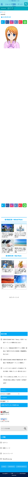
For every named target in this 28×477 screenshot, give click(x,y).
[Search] (25, 428)
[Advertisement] (14, 111)
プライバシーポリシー (10, 8)
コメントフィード (8, 453)
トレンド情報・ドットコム (14, 5)
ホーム (4, 466)
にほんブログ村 (4, 421)
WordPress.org (7, 459)
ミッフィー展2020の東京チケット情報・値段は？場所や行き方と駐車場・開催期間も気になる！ (15, 351)
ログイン (5, 442)
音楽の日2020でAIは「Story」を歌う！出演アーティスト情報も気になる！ (15, 341)
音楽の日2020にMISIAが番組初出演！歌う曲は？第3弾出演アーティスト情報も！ (15, 361)
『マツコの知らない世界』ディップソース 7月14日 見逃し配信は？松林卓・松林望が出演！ (15, 380)
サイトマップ (3, 8)
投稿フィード (6, 448)
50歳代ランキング (4, 414)
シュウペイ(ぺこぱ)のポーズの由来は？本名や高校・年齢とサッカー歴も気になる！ (15, 369)
